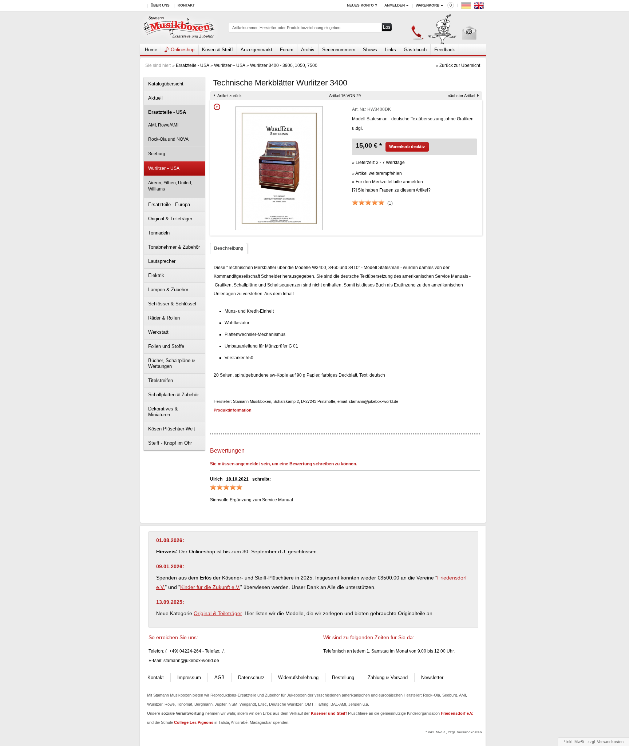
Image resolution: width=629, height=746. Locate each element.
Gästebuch (415, 49)
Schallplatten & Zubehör (173, 394)
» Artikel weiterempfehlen (377, 173)
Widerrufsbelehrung (298, 677)
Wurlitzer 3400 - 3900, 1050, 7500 (283, 65)
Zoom (217, 107)
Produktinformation (233, 410)
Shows (370, 49)
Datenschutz (251, 677)
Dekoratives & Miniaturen (163, 411)
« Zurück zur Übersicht (458, 65)
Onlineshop (182, 49)
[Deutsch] (467, 7)
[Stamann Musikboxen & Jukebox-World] (179, 27)
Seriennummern (338, 49)
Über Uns (160, 5)
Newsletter (432, 677)
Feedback (444, 49)
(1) (390, 203)
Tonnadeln (159, 233)
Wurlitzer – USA (229, 65)
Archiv (307, 49)
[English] (480, 7)
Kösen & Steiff (217, 49)
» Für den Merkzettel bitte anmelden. (388, 181)
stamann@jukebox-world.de (191, 660)
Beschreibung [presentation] (228, 248)
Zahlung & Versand (388, 677)
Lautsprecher (161, 261)
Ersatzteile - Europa (169, 204)
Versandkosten (610, 741)
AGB (219, 677)
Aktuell (155, 98)
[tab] (228, 248)
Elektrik (156, 275)
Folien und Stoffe (166, 346)
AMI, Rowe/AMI (163, 125)
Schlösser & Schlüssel (172, 303)
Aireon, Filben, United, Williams (170, 186)
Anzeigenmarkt (256, 49)
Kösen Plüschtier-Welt (171, 429)
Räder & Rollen (164, 318)
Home (151, 49)
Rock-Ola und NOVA (168, 139)
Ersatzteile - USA (192, 65)
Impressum (189, 677)
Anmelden (394, 5)
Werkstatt (158, 332)
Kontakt (186, 5)
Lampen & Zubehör (168, 289)
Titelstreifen (160, 380)
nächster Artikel (461, 95)
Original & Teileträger (170, 218)
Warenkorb (427, 5)
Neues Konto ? (362, 5)
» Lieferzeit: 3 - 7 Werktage (378, 162)
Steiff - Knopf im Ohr (170, 443)
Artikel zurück (229, 95)
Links (390, 49)
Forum (286, 49)
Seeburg (156, 153)
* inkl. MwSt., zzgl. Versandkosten (454, 732)
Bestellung (343, 677)
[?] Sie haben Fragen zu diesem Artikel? (391, 190)
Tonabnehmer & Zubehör (174, 247)
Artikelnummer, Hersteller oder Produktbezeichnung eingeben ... (288, 27)
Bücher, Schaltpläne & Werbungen (171, 363)
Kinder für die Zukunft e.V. (210, 587)
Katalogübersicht (165, 84)
